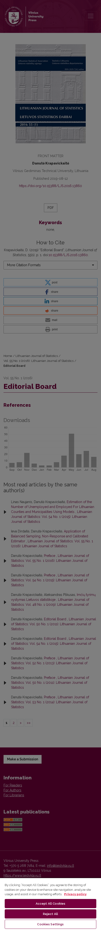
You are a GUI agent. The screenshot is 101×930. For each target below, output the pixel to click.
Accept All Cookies (50, 903)
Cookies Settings (50, 924)
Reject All (50, 914)
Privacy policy (75, 894)
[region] (50, 904)
